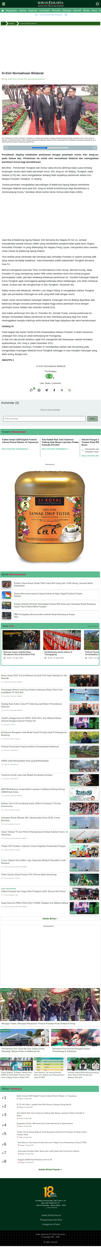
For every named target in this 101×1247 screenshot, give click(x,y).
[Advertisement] (50, 46)
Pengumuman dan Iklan (51, 1220)
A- (6, 148)
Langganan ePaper (51, 1224)
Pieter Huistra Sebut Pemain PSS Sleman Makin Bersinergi (29, 874)
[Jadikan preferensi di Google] (69, 390)
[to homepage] (51, 1193)
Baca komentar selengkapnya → (16, 449)
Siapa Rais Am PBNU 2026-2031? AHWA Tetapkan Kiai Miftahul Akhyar (34, 903)
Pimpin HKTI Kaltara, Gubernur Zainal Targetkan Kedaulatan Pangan (33, 846)
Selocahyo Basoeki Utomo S (36, 79)
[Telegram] (46, 390)
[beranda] (2, 10)
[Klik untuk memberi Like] (31, 390)
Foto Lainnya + (93, 626)
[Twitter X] (62, 390)
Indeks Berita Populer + (50, 1169)
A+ (95, 148)
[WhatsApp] (39, 390)
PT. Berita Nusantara (57, 1234)
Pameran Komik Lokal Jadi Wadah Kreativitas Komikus (26, 775)
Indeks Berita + (50, 919)
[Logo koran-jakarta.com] (51, 4)
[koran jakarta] (4, 23)
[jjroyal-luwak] (50, 516)
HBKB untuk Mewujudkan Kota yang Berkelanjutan (25, 761)
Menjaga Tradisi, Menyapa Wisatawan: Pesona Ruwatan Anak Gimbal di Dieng (38, 1023)
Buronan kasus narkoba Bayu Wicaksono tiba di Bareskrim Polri (19, 653)
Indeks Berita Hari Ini (51, 1215)
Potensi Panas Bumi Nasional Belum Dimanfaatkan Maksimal (30, 746)
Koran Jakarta (41, 1234)
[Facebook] (54, 390)
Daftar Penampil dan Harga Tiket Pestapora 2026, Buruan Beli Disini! (33, 891)
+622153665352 (52, 1207)
